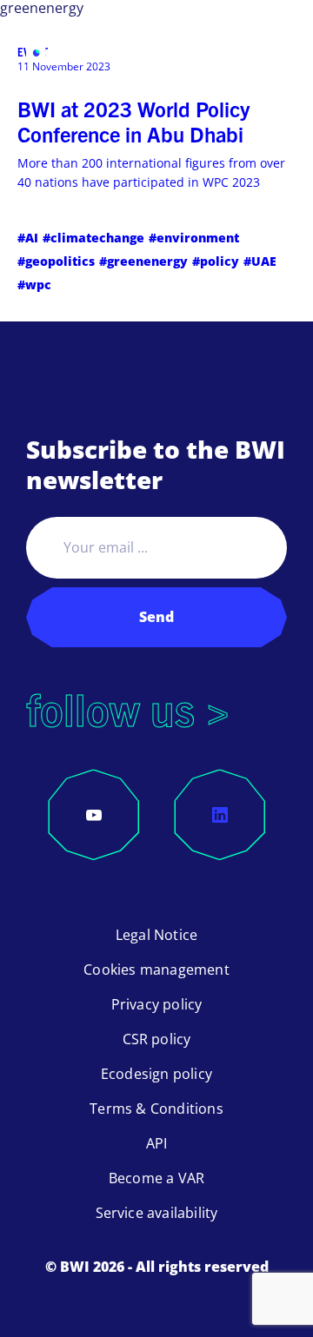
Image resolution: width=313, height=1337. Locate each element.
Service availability (157, 1212)
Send (156, 616)
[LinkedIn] (220, 815)
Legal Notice (156, 934)
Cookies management (156, 969)
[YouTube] (94, 815)
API (157, 1143)
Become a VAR (156, 1178)
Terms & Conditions (156, 1108)
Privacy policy (157, 1004)
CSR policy (157, 1039)
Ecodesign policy (156, 1073)
